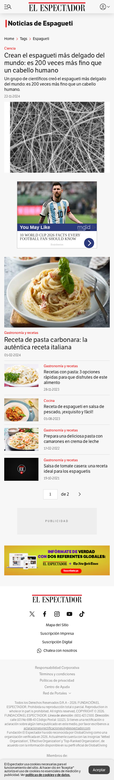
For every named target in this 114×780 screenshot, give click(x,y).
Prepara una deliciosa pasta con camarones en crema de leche (73, 439)
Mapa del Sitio (57, 625)
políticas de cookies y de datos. (47, 775)
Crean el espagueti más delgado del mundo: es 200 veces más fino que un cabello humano (54, 62)
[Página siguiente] (80, 496)
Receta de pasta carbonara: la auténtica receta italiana (45, 343)
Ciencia (10, 48)
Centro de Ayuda (57, 687)
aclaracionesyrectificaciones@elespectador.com (57, 728)
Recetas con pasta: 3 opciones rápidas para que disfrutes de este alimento (75, 377)
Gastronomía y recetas (21, 333)
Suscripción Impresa (57, 633)
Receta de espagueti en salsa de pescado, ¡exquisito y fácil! (74, 409)
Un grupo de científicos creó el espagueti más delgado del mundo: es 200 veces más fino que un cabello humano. (55, 84)
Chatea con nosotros (60, 650)
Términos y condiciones (57, 674)
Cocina (49, 401)
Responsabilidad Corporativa (57, 668)
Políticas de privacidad (57, 680)
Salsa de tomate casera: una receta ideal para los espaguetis (75, 468)
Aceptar (99, 770)
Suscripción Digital (57, 642)
